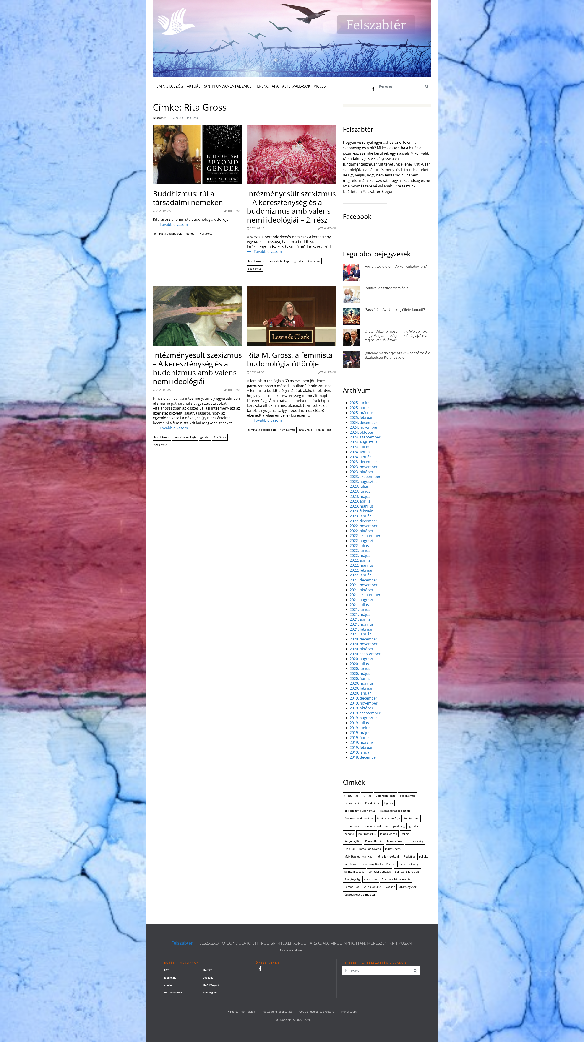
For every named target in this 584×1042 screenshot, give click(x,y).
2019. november (364, 703)
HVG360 (207, 970)
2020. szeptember (365, 654)
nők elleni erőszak (388, 856)
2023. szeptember (365, 476)
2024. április (360, 452)
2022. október (361, 531)
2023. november (364, 466)
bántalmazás (352, 803)
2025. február (361, 417)
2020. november (364, 644)
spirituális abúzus (380, 872)
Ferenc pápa (352, 826)
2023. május (360, 496)
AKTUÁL (193, 86)
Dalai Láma (372, 803)
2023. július (359, 486)
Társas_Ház (323, 430)
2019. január (360, 752)
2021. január (360, 634)
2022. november (364, 526)
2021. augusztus (364, 599)
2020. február (361, 688)
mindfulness (393, 849)
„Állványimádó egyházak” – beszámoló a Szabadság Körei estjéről (397, 355)
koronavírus (394, 841)
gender (191, 234)
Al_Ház (367, 796)
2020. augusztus (364, 658)
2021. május (360, 614)
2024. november (364, 427)
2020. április (360, 678)
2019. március (362, 742)
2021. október (361, 590)
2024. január (360, 457)
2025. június (360, 402)
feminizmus (287, 430)
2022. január (360, 575)
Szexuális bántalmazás (396, 879)
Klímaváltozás (374, 841)
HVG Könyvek (211, 985)
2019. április (360, 737)
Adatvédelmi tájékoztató (277, 1011)
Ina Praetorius (367, 834)
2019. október (361, 708)
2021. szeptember (365, 594)
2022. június (360, 550)
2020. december (363, 639)
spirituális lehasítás (407, 872)
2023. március (362, 506)
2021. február (361, 629)
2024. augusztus (364, 442)
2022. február (361, 570)
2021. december (363, 580)
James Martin (388, 834)
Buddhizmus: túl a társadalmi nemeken (188, 198)
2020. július (359, 663)
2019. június (360, 728)
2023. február (361, 511)
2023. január (360, 516)
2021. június (360, 609)
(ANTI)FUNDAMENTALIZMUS (228, 86)
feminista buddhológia (168, 234)
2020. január (360, 693)
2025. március (362, 412)
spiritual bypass (354, 872)
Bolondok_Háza (385, 796)
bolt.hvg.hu (210, 992)
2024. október (361, 432)
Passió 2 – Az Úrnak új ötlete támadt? (395, 310)
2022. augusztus (364, 540)
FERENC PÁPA (267, 86)
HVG (166, 970)
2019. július (359, 723)
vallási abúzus (372, 887)
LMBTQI (349, 849)
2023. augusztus (364, 481)
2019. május (360, 732)
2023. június (360, 491)
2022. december (363, 521)
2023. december (363, 461)
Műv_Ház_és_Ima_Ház (358, 856)
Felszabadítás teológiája (395, 811)
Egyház (388, 803)
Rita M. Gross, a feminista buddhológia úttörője (290, 359)
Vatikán (390, 887)
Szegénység (352, 879)
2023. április (360, 501)
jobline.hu (170, 977)
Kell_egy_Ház (352, 841)
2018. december (363, 757)
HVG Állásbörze (173, 992)
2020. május (360, 673)
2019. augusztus (364, 717)
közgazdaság (415, 841)
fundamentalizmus (376, 826)
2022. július (359, 545)
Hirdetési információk (241, 1011)
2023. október (361, 471)
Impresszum (349, 1011)
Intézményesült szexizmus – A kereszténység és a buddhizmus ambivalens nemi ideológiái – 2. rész (291, 206)
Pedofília (409, 856)
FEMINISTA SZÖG (169, 86)
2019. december (363, 698)
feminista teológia (279, 261)
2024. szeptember (365, 437)
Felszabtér (182, 943)
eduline (168, 985)
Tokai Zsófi (235, 211)
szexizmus (254, 268)
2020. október (361, 649)
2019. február (361, 747)
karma (405, 834)
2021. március (362, 624)
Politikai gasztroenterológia (387, 288)
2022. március (362, 565)
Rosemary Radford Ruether (379, 864)
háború (349, 834)
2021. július (359, 604)
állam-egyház (408, 887)
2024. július (359, 447)
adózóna (208, 977)
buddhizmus (256, 261)
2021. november (364, 585)
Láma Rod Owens (370, 849)
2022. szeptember (365, 535)
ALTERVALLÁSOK (296, 86)
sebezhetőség (409, 864)
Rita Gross (205, 234)
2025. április (360, 407)
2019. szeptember (365, 713)
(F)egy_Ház (351, 796)
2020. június (360, 668)
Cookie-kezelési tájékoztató (316, 1011)
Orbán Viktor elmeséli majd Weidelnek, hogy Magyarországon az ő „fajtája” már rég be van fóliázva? (396, 335)
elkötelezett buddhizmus (359, 811)
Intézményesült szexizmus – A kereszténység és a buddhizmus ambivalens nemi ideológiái (197, 368)
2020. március (362, 683)
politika (423, 856)
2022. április (360, 560)
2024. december (363, 422)
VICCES (320, 86)
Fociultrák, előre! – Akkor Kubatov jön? (396, 266)
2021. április (360, 619)
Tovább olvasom (174, 224)
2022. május (360, 555)
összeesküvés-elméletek (359, 895)
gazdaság (399, 826)
